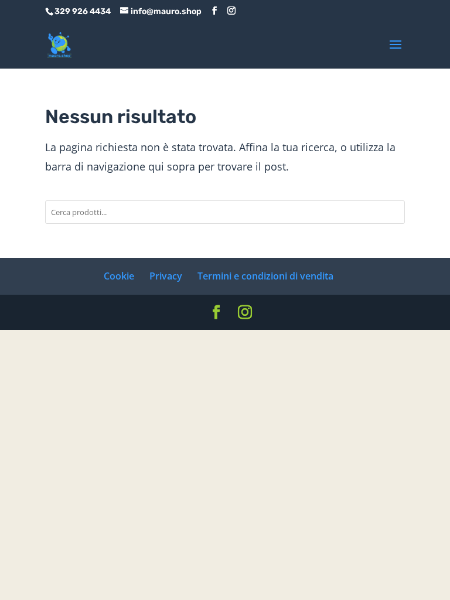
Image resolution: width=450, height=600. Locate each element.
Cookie (119, 276)
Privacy (165, 276)
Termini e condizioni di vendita (265, 276)
